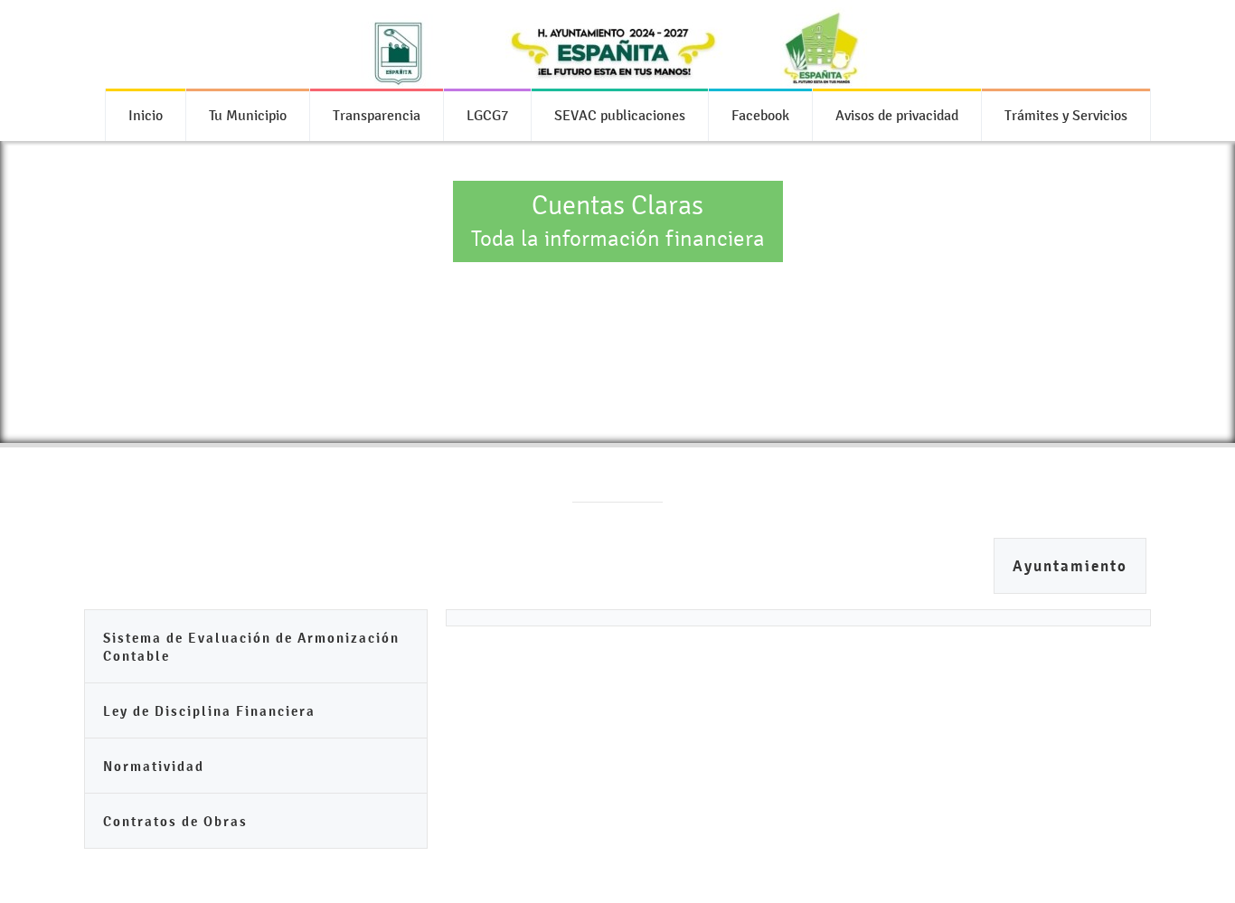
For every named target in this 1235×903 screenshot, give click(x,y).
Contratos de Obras (175, 821)
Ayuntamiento (1070, 566)
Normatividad (153, 766)
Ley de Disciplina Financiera (209, 711)
